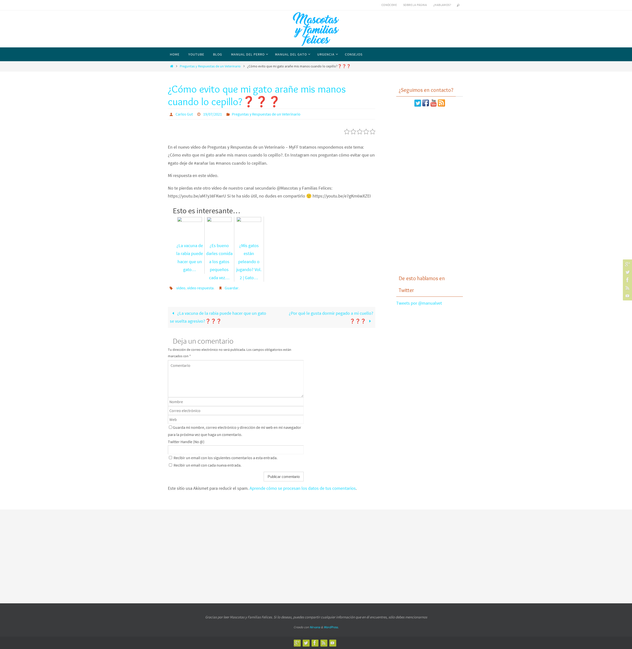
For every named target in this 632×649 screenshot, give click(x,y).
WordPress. (331, 627)
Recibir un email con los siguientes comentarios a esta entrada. (225, 457)
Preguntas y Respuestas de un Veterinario (210, 66)
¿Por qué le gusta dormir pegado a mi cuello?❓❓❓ (331, 317)
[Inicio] (171, 66)
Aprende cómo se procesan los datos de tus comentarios (303, 488)
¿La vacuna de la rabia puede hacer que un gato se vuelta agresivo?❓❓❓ (218, 317)
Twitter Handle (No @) (186, 441)
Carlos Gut (184, 114)
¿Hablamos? (442, 5)
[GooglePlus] (627, 264)
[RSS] (627, 288)
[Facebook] (627, 280)
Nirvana (315, 627)
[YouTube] (627, 295)
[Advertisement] (429, 191)
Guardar (231, 287)
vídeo (180, 287)
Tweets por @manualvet (419, 303)
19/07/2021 (212, 114)
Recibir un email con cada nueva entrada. (207, 465)
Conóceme (389, 5)
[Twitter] (627, 272)
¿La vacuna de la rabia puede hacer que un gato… (189, 257)
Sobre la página (415, 5)
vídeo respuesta (200, 287)
